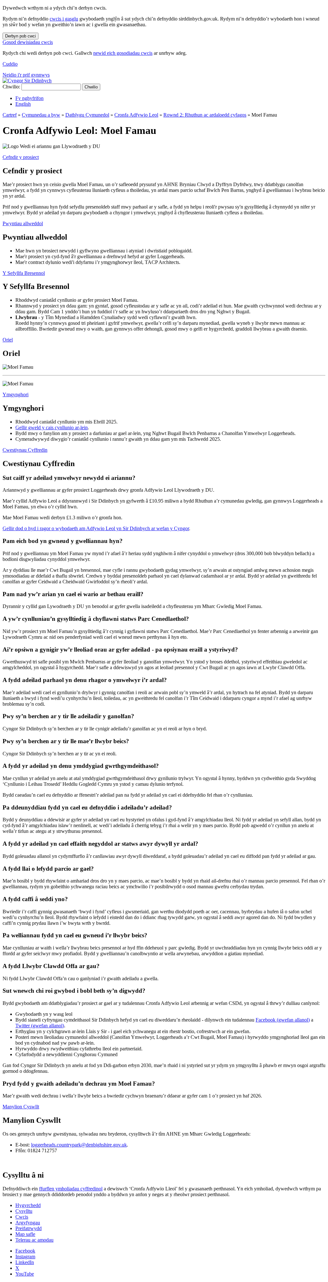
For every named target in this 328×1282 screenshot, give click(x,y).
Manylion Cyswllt (21, 1106)
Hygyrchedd (28, 1205)
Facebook (25, 1250)
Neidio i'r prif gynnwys (26, 75)
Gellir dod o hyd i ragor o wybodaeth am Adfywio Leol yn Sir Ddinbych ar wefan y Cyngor (96, 528)
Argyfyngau (27, 1222)
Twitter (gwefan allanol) (39, 1025)
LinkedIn (24, 1262)
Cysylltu (23, 1211)
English (23, 104)
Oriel (8, 339)
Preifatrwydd (28, 1228)
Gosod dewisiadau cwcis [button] (28, 42)
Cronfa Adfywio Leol (136, 115)
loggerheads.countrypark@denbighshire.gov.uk (79, 1144)
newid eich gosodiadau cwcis (122, 53)
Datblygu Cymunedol (87, 115)
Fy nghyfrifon (29, 98)
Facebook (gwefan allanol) (283, 1020)
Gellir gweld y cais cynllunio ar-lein (51, 427)
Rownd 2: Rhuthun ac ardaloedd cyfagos (204, 115)
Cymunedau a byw (41, 115)
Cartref (10, 115)
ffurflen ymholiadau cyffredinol (70, 1188)
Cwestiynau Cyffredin (25, 450)
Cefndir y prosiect (21, 157)
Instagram (25, 1256)
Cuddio (10, 64)
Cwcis (21, 1217)
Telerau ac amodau (34, 1240)
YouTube (24, 1274)
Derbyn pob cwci (20, 36)
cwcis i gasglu (64, 18)
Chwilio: (11, 86)
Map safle (25, 1234)
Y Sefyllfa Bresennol (24, 273)
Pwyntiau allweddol (23, 223)
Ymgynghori (16, 394)
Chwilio (91, 87)
